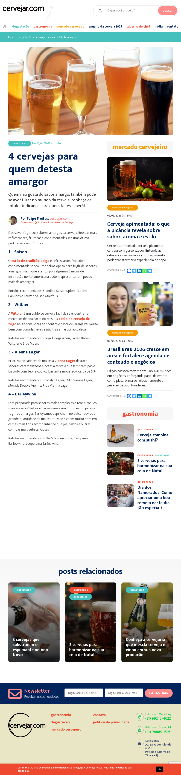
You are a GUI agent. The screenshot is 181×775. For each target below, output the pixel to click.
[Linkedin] (139, 271)
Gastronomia (43, 26)
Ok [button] (159, 769)
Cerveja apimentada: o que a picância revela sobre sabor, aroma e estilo (138, 230)
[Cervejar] (23, 8)
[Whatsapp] (144, 271)
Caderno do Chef (138, 26)
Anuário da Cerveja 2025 (105, 26)
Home (5, 26)
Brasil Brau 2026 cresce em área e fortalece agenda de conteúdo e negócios (138, 355)
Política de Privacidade (111, 722)
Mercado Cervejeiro (70, 26)
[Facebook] (129, 271)
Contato (172, 26)
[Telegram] (149, 271)
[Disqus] (55, 504)
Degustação (20, 26)
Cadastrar (158, 693)
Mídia (158, 26)
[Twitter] (134, 271)
